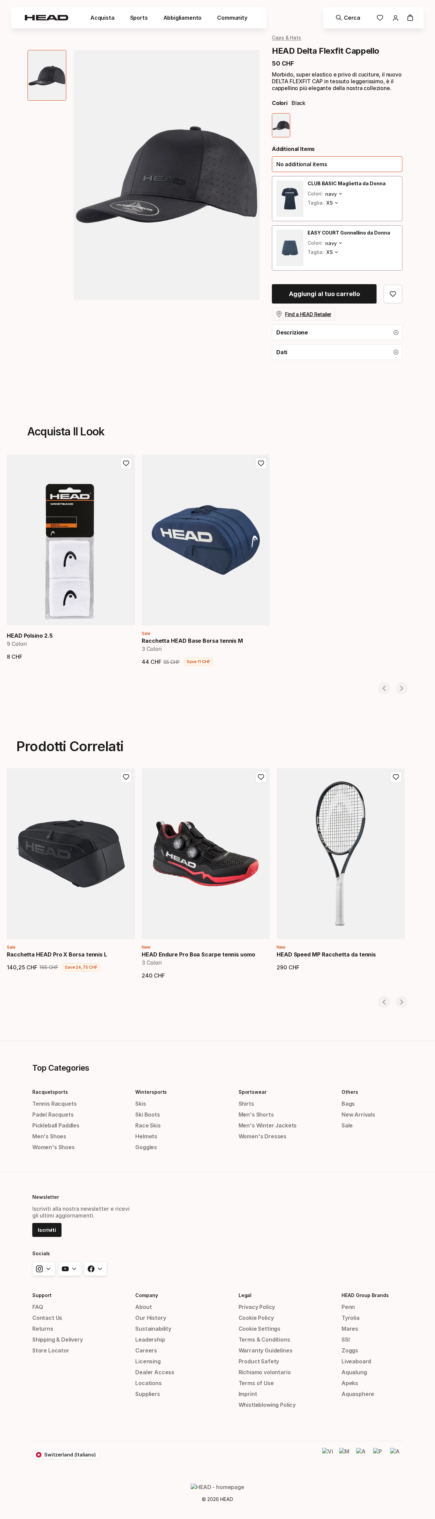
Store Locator (50, 1350)
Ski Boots (147, 1114)
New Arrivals (358, 1114)
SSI (345, 1339)
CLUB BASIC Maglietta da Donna (347, 183)
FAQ (37, 1307)
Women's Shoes (53, 1147)
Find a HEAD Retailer (308, 314)
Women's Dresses (262, 1136)
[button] (102, 18)
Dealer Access (154, 1372)
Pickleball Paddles (56, 1125)
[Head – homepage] (46, 17)
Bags (348, 1103)
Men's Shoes (49, 1136)
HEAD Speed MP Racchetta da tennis (326, 954)
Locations (148, 1383)
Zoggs (350, 1350)
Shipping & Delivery (57, 1339)
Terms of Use (256, 1383)
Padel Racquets (53, 1114)
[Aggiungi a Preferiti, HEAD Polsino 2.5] (126, 463)
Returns (42, 1328)
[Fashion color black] (281, 125)
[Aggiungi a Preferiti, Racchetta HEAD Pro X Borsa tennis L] (126, 777)
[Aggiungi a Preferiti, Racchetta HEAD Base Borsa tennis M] (261, 463)
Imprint (248, 1394)
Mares (350, 1328)
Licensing (147, 1361)
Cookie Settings (259, 1328)
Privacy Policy (257, 1307)
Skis (140, 1103)
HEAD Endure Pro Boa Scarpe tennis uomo (198, 954)
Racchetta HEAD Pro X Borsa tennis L (57, 954)
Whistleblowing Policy (267, 1404)
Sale (347, 1125)
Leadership (150, 1339)
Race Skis (147, 1125)
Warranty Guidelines (266, 1350)
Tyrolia (351, 1317)
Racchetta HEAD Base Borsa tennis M (192, 640)
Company (146, 1295)
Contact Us (47, 1317)
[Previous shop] (384, 688)
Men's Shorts (256, 1114)
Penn (348, 1307)
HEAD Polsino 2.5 (30, 635)
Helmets (146, 1136)
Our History (150, 1317)
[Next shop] (402, 688)
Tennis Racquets (54, 1103)
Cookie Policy (256, 1317)
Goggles (146, 1147)
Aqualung (354, 1372)
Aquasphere (358, 1394)
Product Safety (259, 1361)
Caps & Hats (286, 37)
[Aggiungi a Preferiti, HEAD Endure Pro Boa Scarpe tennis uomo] (261, 777)
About (143, 1307)
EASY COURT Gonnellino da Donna (349, 233)
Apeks (350, 1383)
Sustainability (153, 1328)
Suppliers (147, 1394)
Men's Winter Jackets (268, 1125)
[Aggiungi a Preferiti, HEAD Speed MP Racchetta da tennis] (396, 777)
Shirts (246, 1103)
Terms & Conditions (264, 1339)
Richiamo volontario (265, 1372)
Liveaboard (356, 1361)
